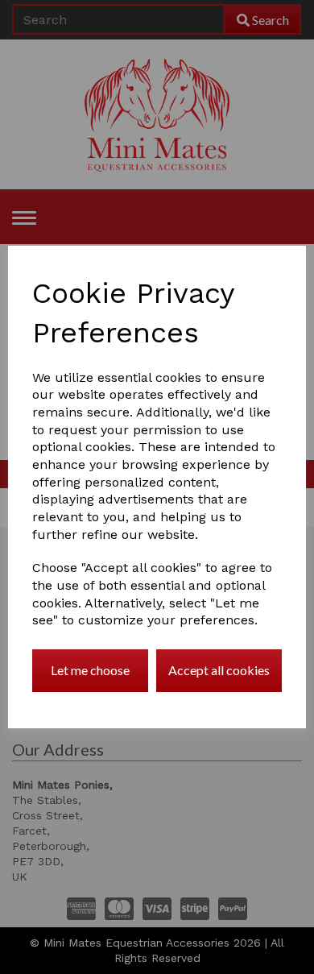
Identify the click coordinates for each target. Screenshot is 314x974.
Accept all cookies (219, 670)
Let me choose (90, 670)
